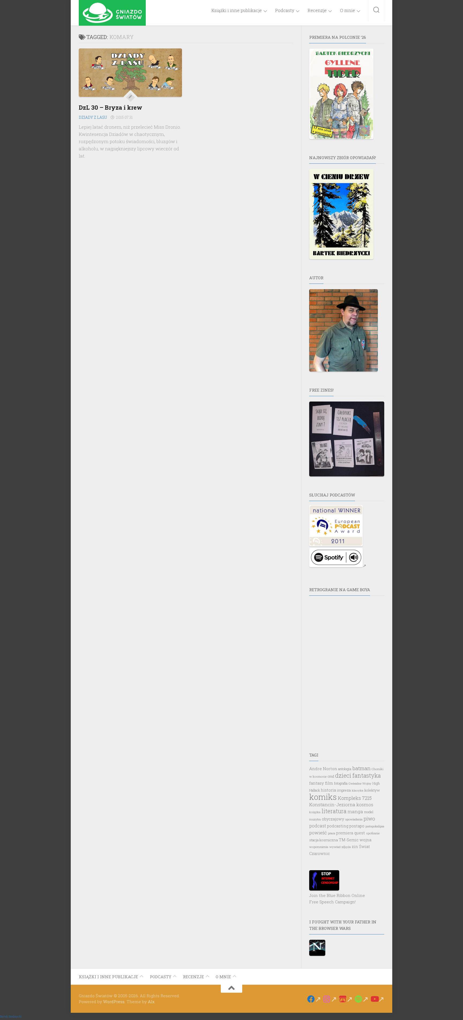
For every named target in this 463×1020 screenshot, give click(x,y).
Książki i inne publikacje (236, 10)
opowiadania (354, 819)
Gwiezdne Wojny (360, 783)
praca (331, 833)
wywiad (335, 847)
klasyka (357, 790)
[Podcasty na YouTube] (377, 999)
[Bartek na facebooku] (314, 999)
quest (359, 832)
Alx (151, 1001)
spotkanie (373, 833)
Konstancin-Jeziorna (332, 804)
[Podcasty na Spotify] (361, 999)
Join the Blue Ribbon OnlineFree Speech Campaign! (337, 898)
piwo (369, 818)
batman (361, 768)
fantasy (316, 783)
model (368, 812)
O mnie (347, 10)
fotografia (341, 783)
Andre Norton (323, 768)
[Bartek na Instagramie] (330, 999)
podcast (317, 825)
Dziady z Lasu (93, 117)
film (329, 783)
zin (355, 846)
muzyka (315, 819)
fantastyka (366, 775)
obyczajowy (333, 819)
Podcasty (284, 10)
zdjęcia (346, 847)
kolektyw (372, 790)
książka (314, 812)
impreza (344, 790)
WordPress (114, 1001)
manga (355, 811)
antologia (344, 769)
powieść (318, 833)
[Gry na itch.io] (346, 999)
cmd (331, 776)
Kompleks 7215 (355, 798)
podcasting (337, 825)
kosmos (364, 805)
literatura (334, 811)
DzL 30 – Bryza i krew (110, 107)
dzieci (343, 775)
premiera (344, 832)
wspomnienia (318, 847)
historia (328, 790)
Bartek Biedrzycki (11, 1016)
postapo (356, 825)
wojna (365, 839)
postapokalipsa (374, 826)
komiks (323, 797)
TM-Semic (349, 839)
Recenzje (317, 10)
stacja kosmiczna (323, 840)
